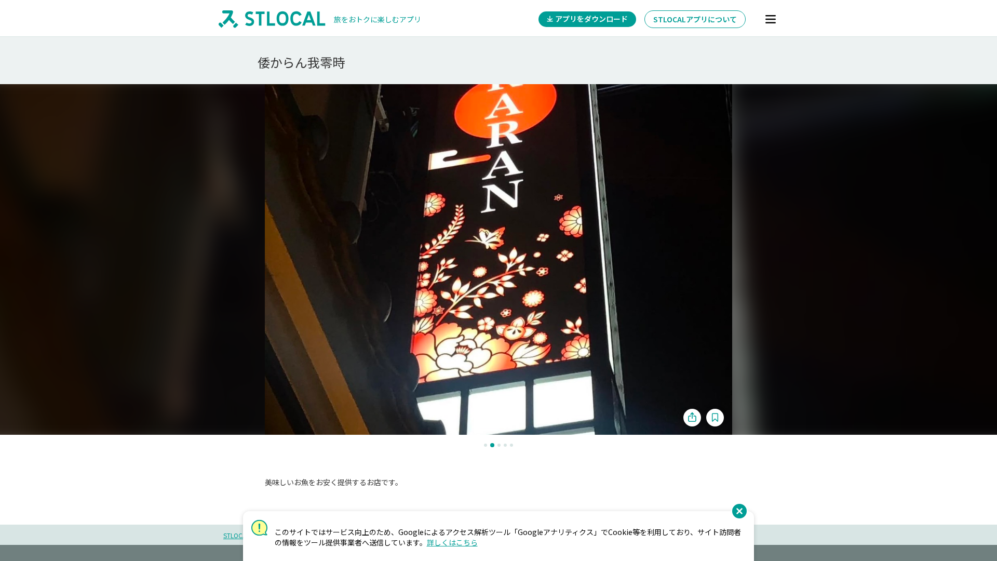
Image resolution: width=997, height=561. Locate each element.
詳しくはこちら (452, 542)
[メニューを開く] (770, 19)
